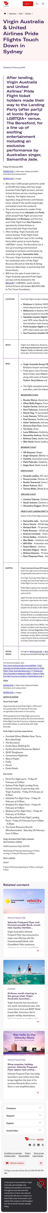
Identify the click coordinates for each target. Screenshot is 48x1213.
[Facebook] (30, 1145)
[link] (13, 13)
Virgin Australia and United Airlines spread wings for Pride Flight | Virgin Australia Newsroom (23, 668)
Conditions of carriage (13, 1153)
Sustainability (24, 1156)
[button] (28, 3)
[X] (43, 1145)
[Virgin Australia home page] (6, 3)
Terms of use (39, 1153)
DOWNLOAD (8, 171)
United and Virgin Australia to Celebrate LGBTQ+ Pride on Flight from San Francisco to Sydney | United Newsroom (23, 673)
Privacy (28, 1153)
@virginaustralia (36, 651)
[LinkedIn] (38, 1145)
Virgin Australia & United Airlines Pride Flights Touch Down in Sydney (23, 36)
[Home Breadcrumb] (5, 13)
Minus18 (9, 283)
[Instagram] (34, 1145)
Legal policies (38, 1156)
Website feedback (17, 1163)
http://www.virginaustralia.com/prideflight (19, 665)
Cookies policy (9, 1156)
